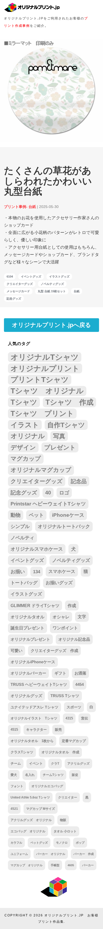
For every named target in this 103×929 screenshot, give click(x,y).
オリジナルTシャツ (45, 357)
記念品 (79, 481)
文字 (82, 616)
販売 (58, 730)
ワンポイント (65, 628)
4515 (14, 730)
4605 (71, 865)
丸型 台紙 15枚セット (52, 291)
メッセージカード (18, 291)
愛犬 (14, 775)
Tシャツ (24, 402)
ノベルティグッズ (52, 283)
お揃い (18, 571)
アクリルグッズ (78, 763)
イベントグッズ (31, 276)
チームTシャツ (53, 775)
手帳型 (55, 865)
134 (36, 571)
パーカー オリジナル (50, 853)
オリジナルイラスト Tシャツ (34, 718)
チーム (16, 763)
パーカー (88, 865)
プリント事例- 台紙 (20, 207)
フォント (17, 786)
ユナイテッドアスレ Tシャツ (34, 707)
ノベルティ (22, 537)
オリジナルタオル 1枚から (32, 741)
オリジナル (28, 436)
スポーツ (74, 707)
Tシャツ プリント (42, 413)
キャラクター (36, 730)
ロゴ (64, 492)
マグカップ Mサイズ (40, 808)
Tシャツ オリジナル (47, 391)
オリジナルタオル (27, 616)
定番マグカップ (74, 741)
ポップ (80, 842)
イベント (36, 763)
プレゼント (60, 447)
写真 (59, 436)
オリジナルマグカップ (41, 470)
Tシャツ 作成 (69, 402)
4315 (69, 718)
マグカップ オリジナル (27, 865)
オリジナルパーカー (28, 673)
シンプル (20, 526)
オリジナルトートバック (64, 526)
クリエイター (67, 797)
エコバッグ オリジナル (28, 831)
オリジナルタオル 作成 (60, 752)
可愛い (16, 650)
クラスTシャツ (22, 752)
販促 (75, 775)
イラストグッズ (59, 276)
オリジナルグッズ (26, 696)
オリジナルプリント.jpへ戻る (51, 325)
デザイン (23, 447)
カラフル (16, 842)
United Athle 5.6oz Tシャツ (30, 797)
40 (48, 492)
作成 (72, 605)
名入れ (30, 775)
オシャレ (61, 616)
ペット (36, 515)
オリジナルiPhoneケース (33, 662)
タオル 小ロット (65, 831)
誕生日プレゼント (27, 628)
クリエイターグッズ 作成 (54, 650)
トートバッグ (24, 582)
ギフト (60, 673)
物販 (63, 820)
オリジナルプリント (45, 368)
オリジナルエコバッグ (47, 786)
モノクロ (62, 842)
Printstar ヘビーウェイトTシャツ (48, 504)
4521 (14, 809)
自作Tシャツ (66, 425)
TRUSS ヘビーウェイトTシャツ (39, 684)
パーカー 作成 (83, 853)
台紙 (76, 291)
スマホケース (61, 571)
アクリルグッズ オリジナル (31, 820)
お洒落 (80, 673)
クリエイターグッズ (20, 283)
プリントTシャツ (40, 379)
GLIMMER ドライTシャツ (35, 605)
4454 (79, 684)
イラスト (25, 425)
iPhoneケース (68, 515)
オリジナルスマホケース (37, 549)
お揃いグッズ (59, 582)
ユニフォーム (19, 853)
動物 (16, 515)
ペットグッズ (39, 842)
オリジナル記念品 (74, 639)
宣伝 (84, 718)
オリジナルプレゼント (30, 639)
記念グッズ (14, 298)
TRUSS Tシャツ (64, 696)
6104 (10, 276)
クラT (55, 763)
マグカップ (26, 458)
